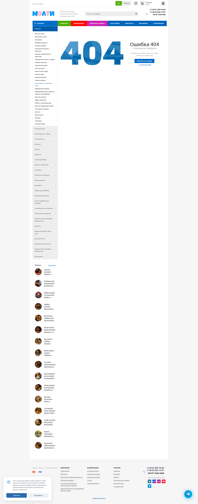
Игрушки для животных (43, 244)
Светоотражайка (41, 159)
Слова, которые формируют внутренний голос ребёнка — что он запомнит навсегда (49, 422)
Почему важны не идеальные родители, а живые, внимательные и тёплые (49, 387)
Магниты (38, 226)
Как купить (115, 23)
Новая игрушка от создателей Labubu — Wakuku (49, 295)
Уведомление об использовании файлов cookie (72, 489)
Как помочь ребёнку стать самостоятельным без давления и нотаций (49, 318)
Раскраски (38, 170)
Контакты (129, 23)
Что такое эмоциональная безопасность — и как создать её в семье (49, 364)
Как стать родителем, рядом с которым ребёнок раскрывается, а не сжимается (49, 399)
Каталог (40, 23)
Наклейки (38, 185)
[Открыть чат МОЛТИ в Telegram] (188, 494)
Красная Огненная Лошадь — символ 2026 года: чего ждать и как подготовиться (49, 272)
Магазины (143, 23)
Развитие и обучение (42, 175)
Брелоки (38, 144)
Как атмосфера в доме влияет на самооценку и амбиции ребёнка (49, 376)
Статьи (89, 480)
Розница (127, 3)
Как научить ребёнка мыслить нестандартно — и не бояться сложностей (49, 341)
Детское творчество (42, 165)
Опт (118, 3)
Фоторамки (39, 256)
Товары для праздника (43, 213)
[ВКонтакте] (149, 481)
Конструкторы (40, 128)
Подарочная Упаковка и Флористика (43, 250)
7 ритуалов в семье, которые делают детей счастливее (49, 411)
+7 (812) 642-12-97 (157, 12)
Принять (16, 495)
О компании (158, 23)
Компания (64, 468)
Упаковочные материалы (44, 208)
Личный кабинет (93, 483)
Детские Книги (40, 238)
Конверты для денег (42, 195)
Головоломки (39, 139)
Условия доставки (93, 474)
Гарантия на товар (93, 477)
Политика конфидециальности (71, 477)
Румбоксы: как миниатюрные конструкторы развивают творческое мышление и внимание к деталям (49, 283)
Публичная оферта (67, 480)
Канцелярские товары (42, 134)
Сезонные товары (97, 23)
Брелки (116, 477)
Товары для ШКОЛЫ (42, 190)
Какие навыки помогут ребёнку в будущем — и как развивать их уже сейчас (49, 353)
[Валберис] (159, 481)
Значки (37, 149)
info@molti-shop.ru (99, 498)
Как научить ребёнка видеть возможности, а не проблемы (49, 445)
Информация (92, 468)
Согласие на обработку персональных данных (68, 484)
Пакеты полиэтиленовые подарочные (43, 220)
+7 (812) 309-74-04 (157, 9)
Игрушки (38, 28)
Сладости (38, 154)
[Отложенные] (136, 3)
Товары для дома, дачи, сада (43, 232)
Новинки (64, 23)
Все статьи (51, 265)
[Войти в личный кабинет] (163, 3)
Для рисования (40, 180)
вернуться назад (145, 64)
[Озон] (154, 481)
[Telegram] (149, 486)
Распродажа (79, 23)
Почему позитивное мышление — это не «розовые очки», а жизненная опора (49, 434)
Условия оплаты (93, 471)
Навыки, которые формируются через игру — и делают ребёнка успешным (49, 306)
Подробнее (38, 495)
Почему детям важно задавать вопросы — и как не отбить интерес (49, 330)
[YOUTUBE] (163, 481)
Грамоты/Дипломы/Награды (42, 202)
